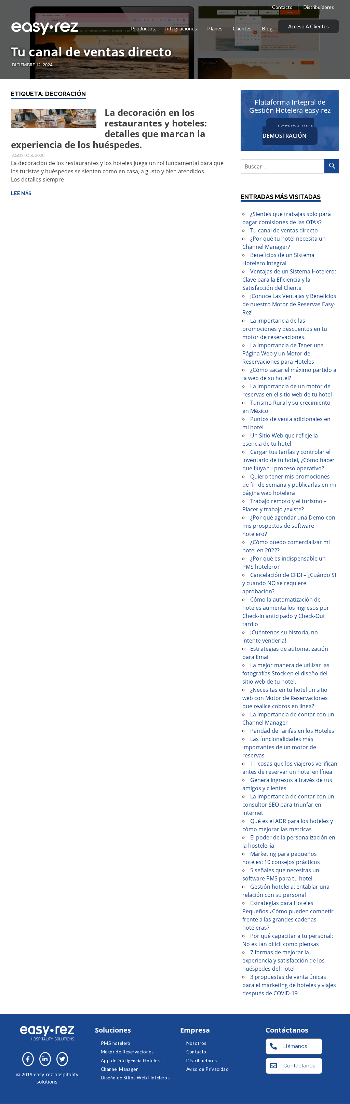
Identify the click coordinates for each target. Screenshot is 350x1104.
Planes (215, 28)
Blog (267, 28)
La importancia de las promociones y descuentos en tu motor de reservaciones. (284, 329)
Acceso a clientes (308, 26)
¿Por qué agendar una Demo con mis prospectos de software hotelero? (288, 526)
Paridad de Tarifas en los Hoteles (292, 731)
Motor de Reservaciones (127, 1051)
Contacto (282, 7)
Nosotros (196, 1043)
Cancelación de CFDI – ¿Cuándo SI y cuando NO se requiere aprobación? (289, 583)
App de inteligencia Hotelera (131, 1060)
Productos (143, 28)
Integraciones (181, 28)
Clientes (242, 28)
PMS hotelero (116, 1043)
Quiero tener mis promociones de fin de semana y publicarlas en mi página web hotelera (289, 485)
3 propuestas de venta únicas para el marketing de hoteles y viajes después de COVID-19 (289, 985)
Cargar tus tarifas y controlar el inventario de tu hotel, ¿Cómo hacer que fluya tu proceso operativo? (288, 460)
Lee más (21, 193)
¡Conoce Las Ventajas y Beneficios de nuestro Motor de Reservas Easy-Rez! (289, 304)
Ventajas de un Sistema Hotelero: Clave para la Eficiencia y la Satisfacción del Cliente (289, 280)
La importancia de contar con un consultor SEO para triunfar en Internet (288, 805)
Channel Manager (119, 1069)
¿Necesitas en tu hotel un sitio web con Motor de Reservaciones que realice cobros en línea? (285, 698)
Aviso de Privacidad (207, 1069)
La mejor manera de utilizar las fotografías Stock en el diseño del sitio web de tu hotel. (285, 673)
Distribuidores (319, 7)
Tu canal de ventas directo (91, 51)
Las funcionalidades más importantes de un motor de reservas (279, 747)
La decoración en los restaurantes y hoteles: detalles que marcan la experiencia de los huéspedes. (109, 128)
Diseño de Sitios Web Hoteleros (135, 1077)
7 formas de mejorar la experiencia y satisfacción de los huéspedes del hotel (283, 960)
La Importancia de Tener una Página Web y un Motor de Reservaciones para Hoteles (283, 353)
